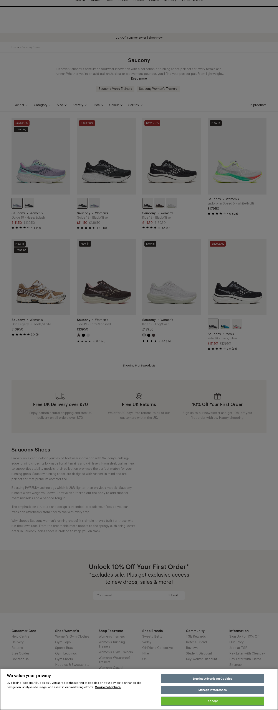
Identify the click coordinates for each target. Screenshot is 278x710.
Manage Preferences (213, 690)
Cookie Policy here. (108, 687)
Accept (213, 701)
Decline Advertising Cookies (212, 678)
